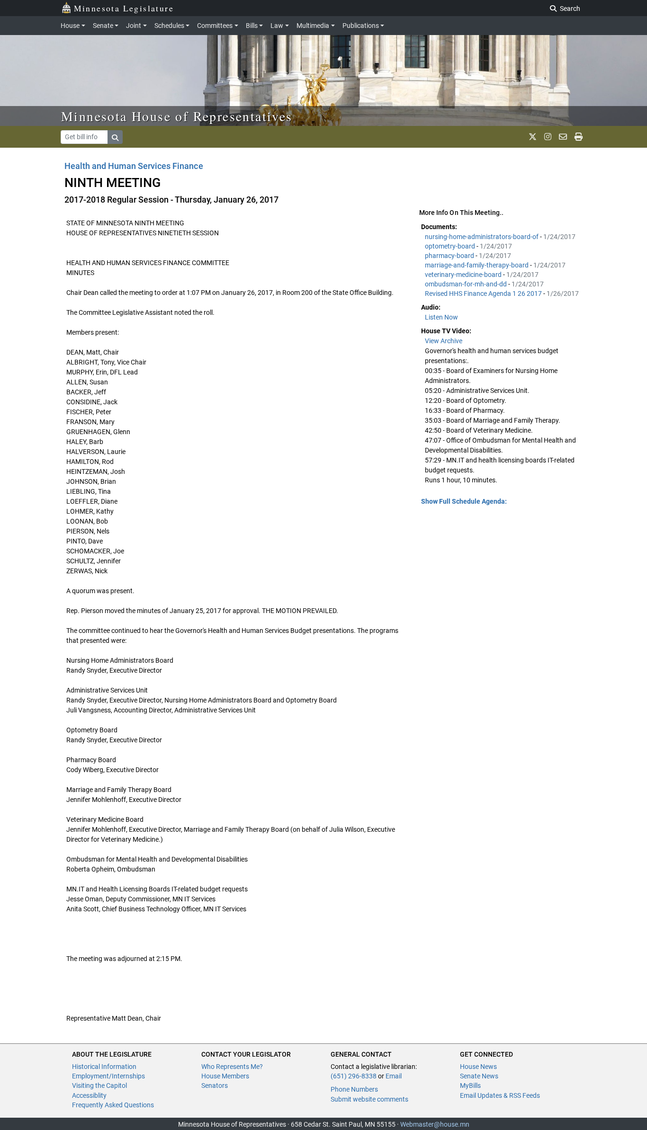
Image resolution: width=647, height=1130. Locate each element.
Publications (360, 25)
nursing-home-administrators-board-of (482, 236)
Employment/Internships (108, 1076)
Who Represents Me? (232, 1066)
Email (394, 1076)
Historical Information (104, 1066)
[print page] (578, 137)
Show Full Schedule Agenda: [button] (464, 501)
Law (276, 25)
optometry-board (450, 246)
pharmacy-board (450, 255)
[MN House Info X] (532, 137)
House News (478, 1066)
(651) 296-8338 (354, 1076)
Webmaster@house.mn (434, 1124)
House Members (225, 1076)
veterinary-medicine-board (464, 274)
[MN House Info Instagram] (547, 137)
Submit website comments (369, 1099)
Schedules (169, 25)
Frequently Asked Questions (113, 1105)
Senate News (479, 1076)
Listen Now (441, 317)
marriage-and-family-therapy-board (477, 265)
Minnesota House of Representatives (177, 116)
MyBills (470, 1085)
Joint (133, 25)
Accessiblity (89, 1095)
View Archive (443, 341)
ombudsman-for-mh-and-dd (466, 284)
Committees (215, 25)
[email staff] (563, 137)
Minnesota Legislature (124, 8)
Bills (252, 25)
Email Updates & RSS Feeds (500, 1095)
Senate (103, 25)
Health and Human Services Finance (133, 166)
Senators (214, 1085)
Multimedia (313, 25)
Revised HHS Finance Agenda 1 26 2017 (484, 293)
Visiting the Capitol (99, 1085)
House (70, 25)
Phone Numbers (354, 1089)
